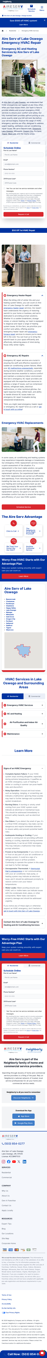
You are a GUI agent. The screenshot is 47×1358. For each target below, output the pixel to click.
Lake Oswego (7, 131)
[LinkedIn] (24, 1161)
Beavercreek (10, 599)
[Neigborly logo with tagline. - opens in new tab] (35, 1050)
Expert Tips (6, 1224)
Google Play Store (25, 1123)
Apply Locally (7, 1210)
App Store (25, 1116)
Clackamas (10, 601)
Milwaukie (10, 614)
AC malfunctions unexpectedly (20, 368)
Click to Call (11, 531)
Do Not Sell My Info (9, 1308)
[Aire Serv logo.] (13, 1050)
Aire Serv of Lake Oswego (15, 102)
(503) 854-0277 (14, 1143)
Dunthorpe (10, 603)
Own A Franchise (9, 1200)
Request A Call (23, 214)
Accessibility (6, 1304)
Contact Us (6, 1205)
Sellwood (9, 623)
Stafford (9, 625)
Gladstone (36, 128)
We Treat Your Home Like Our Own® (12, 548)
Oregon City (28, 131)
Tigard (4, 134)
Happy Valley (11, 608)
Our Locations (7, 1233)
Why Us (5, 1191)
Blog (3, 1229)
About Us (6, 1196)
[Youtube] (14, 1161)
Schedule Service (31, 10)
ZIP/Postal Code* (9, 179)
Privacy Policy (31, 200)
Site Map (5, 1238)
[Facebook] (8, 1161)
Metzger (9, 612)
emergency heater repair (14, 308)
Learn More (23, 576)
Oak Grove (10, 617)
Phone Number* (9, 169)
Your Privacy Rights (13, 1312)
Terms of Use (6, 1295)
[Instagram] (3, 1161)
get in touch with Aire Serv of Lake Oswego (22, 911)
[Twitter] (19, 1161)
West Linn (12, 134)
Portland (9, 621)
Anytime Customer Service (30, 548)
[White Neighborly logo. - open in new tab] (7, 2)
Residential (14, 143)
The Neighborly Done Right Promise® (30, 531)
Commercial (35, 143)
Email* (5, 160)
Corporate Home (9, 1243)
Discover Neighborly (21, 1098)
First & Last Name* (10, 150)
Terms (22, 200)
